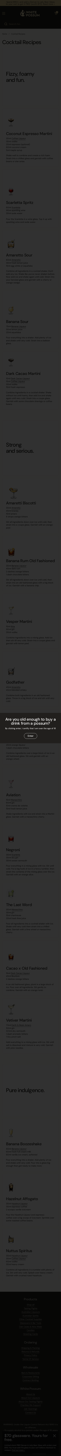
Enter (30, 735)
